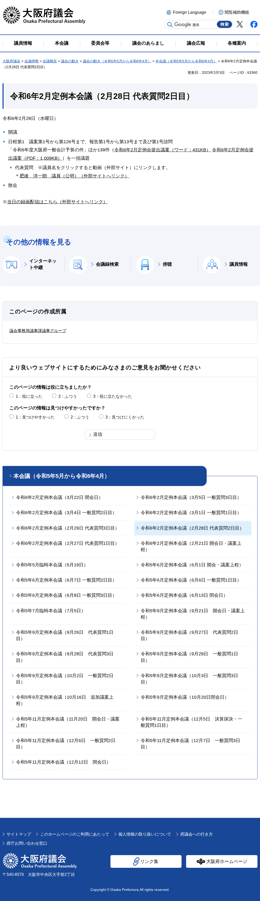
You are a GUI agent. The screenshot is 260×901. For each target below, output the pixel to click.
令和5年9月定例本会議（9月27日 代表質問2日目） (189, 635)
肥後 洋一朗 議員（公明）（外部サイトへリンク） (74, 175)
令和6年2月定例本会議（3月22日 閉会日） (59, 497)
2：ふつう (67, 396)
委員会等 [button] (100, 43)
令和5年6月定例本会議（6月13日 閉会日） (184, 595)
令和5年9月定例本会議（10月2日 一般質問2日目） (64, 678)
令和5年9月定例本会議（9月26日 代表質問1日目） (64, 635)
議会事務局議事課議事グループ (37, 331)
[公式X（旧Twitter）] (240, 24)
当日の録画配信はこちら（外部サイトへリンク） (57, 201)
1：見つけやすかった (35, 417)
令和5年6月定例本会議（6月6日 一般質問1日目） (191, 580)
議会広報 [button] (196, 43)
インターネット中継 (43, 264)
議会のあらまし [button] (148, 43)
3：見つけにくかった (124, 417)
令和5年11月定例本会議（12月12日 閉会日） (63, 762)
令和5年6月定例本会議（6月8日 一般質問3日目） (66, 595)
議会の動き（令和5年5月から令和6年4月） (117, 61)
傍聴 (167, 264)
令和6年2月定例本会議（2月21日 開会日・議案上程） (191, 546)
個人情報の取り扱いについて (144, 834)
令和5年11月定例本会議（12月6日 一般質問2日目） (66, 743)
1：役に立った (29, 396)
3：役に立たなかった (112, 396)
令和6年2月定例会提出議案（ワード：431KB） (162, 149)
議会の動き (70, 61)
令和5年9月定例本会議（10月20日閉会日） (185, 697)
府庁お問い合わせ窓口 (27, 843)
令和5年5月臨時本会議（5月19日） (52, 564)
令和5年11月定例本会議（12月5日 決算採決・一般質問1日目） (191, 722)
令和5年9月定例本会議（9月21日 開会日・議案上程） (193, 614)
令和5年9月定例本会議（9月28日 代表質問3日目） (64, 657)
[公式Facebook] (253, 24)
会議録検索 (107, 264)
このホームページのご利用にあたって (74, 834)
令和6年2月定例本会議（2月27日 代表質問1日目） (67, 543)
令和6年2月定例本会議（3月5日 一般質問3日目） (191, 497)
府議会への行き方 (196, 834)
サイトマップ (19, 834)
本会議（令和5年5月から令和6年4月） (186, 61)
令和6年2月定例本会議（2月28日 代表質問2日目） (192, 528)
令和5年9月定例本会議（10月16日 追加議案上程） (64, 700)
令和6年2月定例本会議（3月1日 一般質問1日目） (191, 512)
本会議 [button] (62, 43)
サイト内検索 (170, 24)
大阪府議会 (11, 61)
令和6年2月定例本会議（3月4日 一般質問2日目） (66, 512)
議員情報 (239, 264)
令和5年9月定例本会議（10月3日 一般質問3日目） (189, 678)
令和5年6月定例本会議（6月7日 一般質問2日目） (66, 580)
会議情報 (31, 61)
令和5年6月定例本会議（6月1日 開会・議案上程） (192, 564)
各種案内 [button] (237, 43)
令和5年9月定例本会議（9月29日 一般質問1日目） (189, 657)
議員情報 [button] (23, 43)
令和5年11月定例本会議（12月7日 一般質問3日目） (190, 743)
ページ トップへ (247, 818)
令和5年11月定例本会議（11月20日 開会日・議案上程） (68, 722)
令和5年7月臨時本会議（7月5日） (51, 610)
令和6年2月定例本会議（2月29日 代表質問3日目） (67, 528)
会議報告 (50, 61)
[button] (189, 12)
